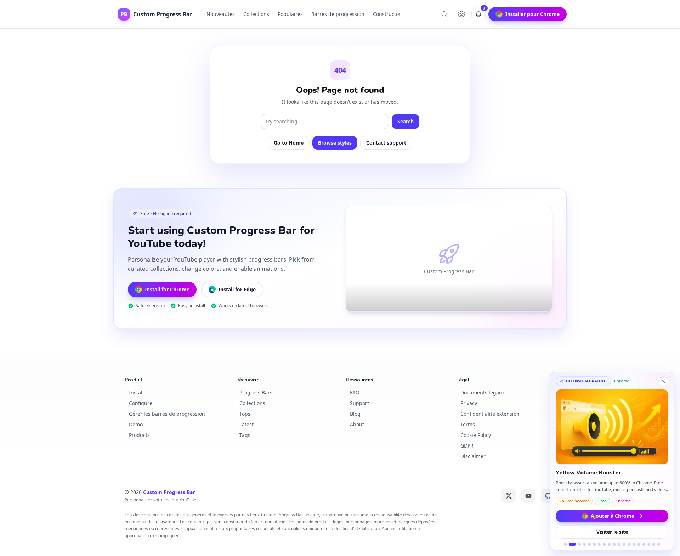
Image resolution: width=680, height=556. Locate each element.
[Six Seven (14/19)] (634, 544)
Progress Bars (255, 392)
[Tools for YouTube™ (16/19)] (643, 544)
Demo (136, 424)
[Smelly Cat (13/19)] (629, 544)
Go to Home (289, 142)
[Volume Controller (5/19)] (589, 544)
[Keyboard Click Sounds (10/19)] (614, 544)
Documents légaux (482, 392)
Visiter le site (612, 531)
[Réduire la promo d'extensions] (663, 381)
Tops (244, 413)
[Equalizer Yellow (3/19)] (579, 544)
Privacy (468, 403)
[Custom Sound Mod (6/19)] (594, 544)
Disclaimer (473, 456)
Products (139, 435)
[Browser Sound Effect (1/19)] (565, 544)
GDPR (467, 445)
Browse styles (335, 142)
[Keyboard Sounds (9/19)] (609, 544)
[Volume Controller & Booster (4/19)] (584, 544)
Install (136, 392)
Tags (244, 435)
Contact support (386, 142)
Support (359, 403)
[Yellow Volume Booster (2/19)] (572, 544)
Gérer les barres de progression (167, 413)
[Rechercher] (444, 14)
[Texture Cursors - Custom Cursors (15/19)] (639, 544)
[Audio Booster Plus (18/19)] (653, 544)
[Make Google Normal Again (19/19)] (658, 544)
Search (405, 121)
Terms (467, 424)
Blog (355, 413)
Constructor (387, 14)
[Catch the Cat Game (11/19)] (619, 544)
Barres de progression (337, 14)
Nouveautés (220, 14)
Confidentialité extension (490, 413)
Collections (256, 14)
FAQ (354, 392)
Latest (246, 424)
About (357, 424)
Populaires (290, 14)
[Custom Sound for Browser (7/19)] (599, 544)
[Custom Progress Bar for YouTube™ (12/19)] (624, 544)
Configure (140, 403)
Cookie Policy (475, 435)
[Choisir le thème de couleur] (461, 14)
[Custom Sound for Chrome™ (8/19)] (604, 544)
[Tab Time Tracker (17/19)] (648, 544)
